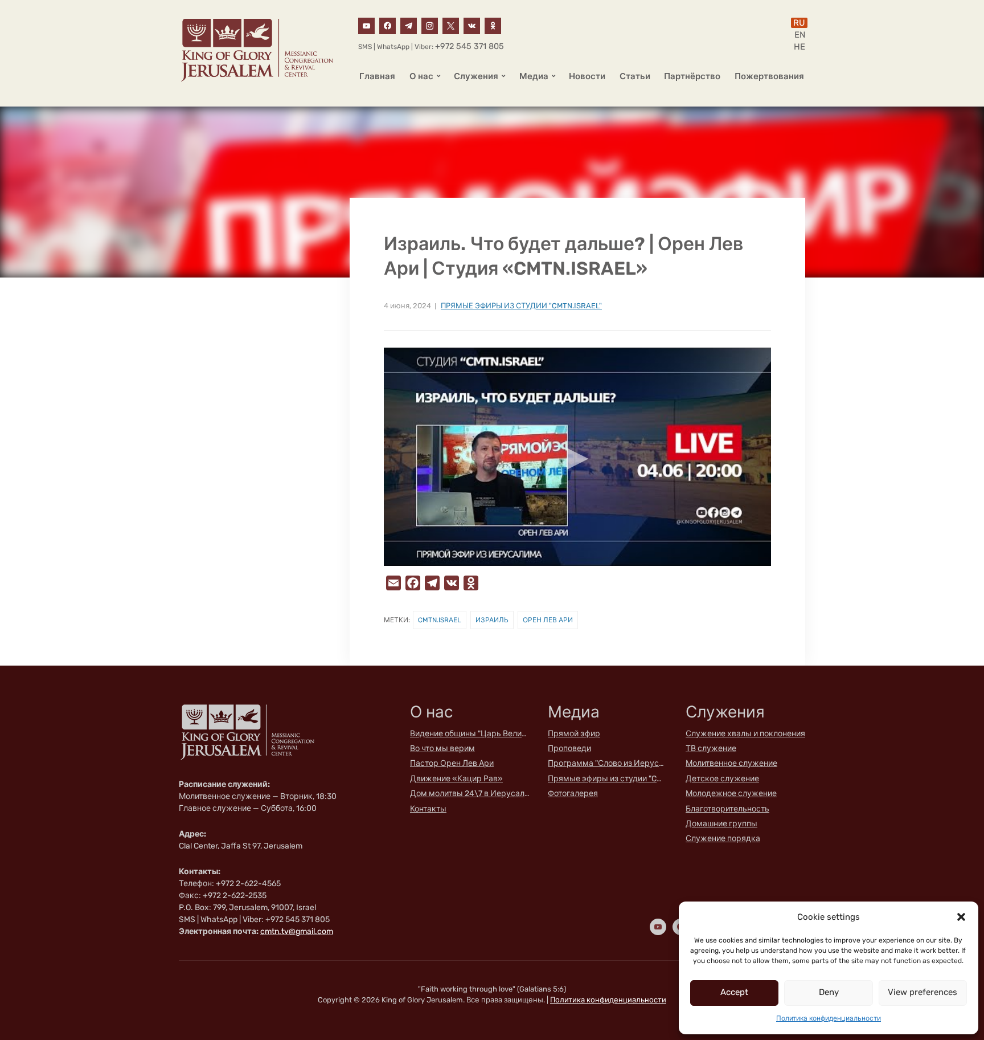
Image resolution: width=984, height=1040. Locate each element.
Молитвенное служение (731, 763)
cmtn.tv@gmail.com (296, 931)
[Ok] (493, 25)
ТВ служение (711, 748)
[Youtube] (366, 25)
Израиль (492, 620)
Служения (476, 76)
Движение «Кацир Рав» (456, 779)
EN (799, 35)
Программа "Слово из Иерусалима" (607, 763)
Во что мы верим (442, 748)
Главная (377, 76)
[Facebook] (387, 25)
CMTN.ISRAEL (439, 620)
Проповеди (569, 748)
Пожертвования (769, 76)
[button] (961, 917)
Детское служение (722, 779)
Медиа (533, 76)
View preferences (922, 992)
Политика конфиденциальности (828, 1018)
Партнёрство (692, 76)
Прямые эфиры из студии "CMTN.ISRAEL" (521, 305)
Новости (587, 76)
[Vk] (472, 25)
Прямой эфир (574, 734)
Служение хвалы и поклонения (745, 734)
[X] (450, 25)
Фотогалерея (573, 793)
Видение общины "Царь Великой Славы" (470, 734)
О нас (421, 76)
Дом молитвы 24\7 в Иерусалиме (470, 793)
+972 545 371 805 (469, 46)
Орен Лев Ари (548, 620)
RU (799, 23)
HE (799, 47)
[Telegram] (408, 25)
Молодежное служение (731, 793)
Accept (734, 992)
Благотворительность (727, 809)
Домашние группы (721, 824)
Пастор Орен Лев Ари (452, 763)
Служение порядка (723, 838)
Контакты (428, 809)
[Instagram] (429, 25)
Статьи (635, 76)
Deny (829, 992)
